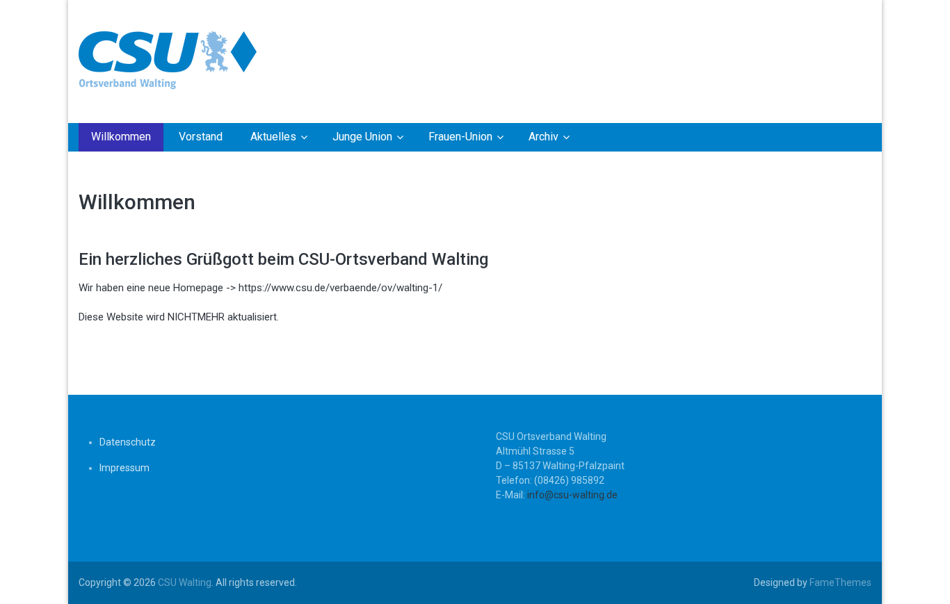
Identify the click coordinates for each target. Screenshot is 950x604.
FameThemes (840, 582)
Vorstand (201, 136)
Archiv (543, 136)
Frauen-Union (460, 136)
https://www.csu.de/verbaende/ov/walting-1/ (340, 287)
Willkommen (121, 136)
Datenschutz (127, 442)
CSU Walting (184, 582)
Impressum (124, 467)
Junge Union (362, 136)
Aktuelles (273, 136)
